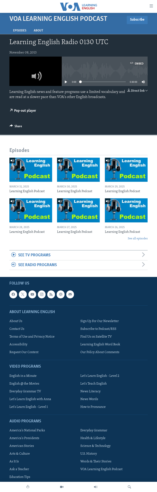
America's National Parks (27, 430)
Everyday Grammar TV (25, 391)
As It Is (14, 461)
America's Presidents (24, 438)
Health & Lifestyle (92, 438)
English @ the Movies (24, 383)
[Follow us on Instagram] (42, 294)
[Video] (62, 487)
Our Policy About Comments (99, 352)
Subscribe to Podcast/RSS (98, 329)
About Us (15, 321)
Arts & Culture (19, 453)
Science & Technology (95, 446)
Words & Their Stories (95, 461)
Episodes (19, 30)
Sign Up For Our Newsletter (99, 321)
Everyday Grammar (93, 430)
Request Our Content (23, 352)
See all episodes (138, 238)
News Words (89, 399)
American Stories (21, 446)
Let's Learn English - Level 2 (99, 375)
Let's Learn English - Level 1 (28, 407)
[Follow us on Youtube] (32, 294)
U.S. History (88, 453)
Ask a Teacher (19, 469)
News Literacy (90, 391)
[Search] (129, 487)
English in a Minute (23, 375)
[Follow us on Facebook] (13, 294)
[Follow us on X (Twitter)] (23, 294)
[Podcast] (60, 294)
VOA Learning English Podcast (101, 469)
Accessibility (18, 344)
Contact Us (16, 329)
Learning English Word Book (100, 344)
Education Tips (19, 477)
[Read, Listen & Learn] (27, 487)
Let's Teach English (93, 383)
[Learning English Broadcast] (96, 487)
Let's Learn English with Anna (30, 399)
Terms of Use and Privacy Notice (32, 336)
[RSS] (51, 294)
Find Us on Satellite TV (96, 336)
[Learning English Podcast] (30, 170)
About (38, 30)
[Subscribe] (70, 294)
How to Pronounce (93, 407)
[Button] (16, 127)
